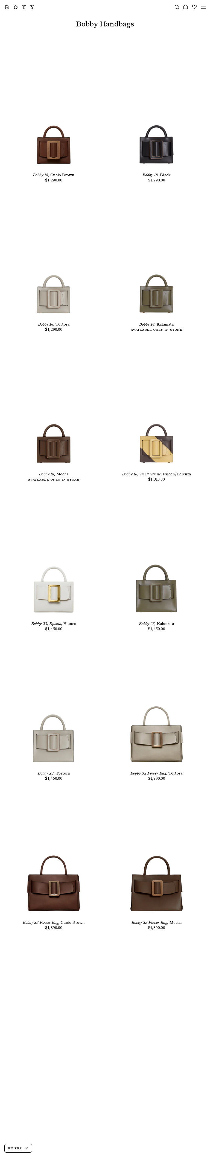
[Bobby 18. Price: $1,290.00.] (53, 108)
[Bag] (185, 7)
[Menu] (203, 7)
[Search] (177, 7)
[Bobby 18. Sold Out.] (53, 407)
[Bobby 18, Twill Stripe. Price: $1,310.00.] (156, 407)
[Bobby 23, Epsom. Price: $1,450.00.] (53, 556)
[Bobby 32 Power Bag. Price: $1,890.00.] (156, 706)
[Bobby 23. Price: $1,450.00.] (156, 556)
